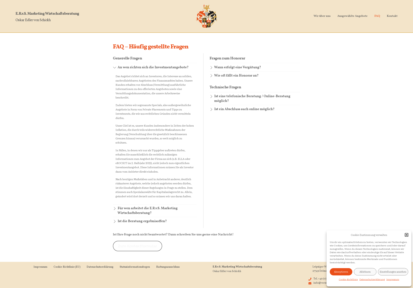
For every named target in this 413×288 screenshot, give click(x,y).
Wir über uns (322, 16)
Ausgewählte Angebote (352, 16)
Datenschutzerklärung (372, 279)
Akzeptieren (341, 271)
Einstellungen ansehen (393, 271)
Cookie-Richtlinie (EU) (67, 267)
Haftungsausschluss (168, 267)
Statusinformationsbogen (135, 267)
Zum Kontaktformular (137, 246)
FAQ (377, 16)
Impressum (392, 279)
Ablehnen (365, 271)
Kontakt (392, 16)
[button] (406, 235)
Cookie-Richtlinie (348, 279)
